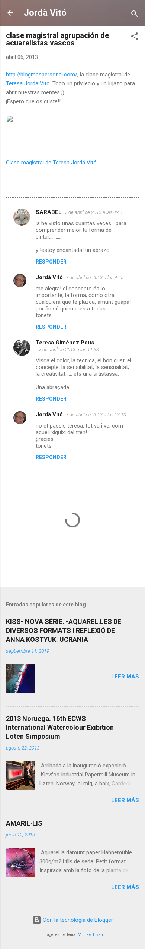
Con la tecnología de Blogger (77, 920)
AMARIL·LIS (24, 823)
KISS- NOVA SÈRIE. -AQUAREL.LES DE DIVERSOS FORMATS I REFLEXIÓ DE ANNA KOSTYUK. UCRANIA (63, 630)
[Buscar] (134, 15)
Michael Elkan (90, 934)
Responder (51, 262)
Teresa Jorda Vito (28, 83)
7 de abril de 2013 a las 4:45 (94, 277)
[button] (134, 37)
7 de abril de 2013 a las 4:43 (93, 212)
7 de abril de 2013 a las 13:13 (96, 414)
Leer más (125, 676)
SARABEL (49, 212)
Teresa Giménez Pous (65, 342)
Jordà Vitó (45, 12)
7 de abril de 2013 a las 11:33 (69, 349)
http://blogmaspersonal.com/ (41, 74)
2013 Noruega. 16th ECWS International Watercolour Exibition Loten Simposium (60, 727)
